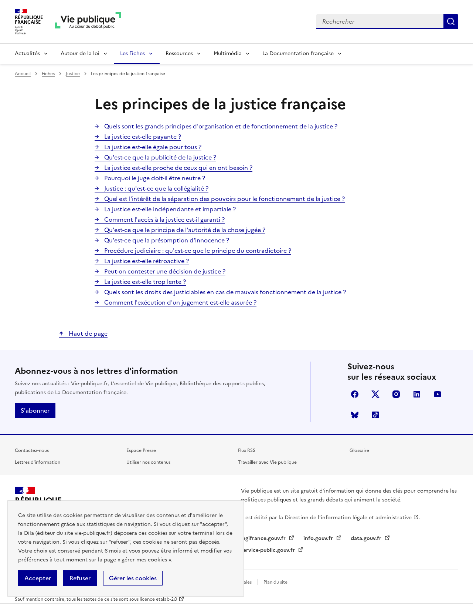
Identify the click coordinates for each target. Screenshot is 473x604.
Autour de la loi (80, 53)
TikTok (375, 414)
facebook (354, 394)
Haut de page (87, 333)
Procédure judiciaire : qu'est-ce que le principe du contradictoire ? (197, 250)
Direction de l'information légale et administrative (348, 517)
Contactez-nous (32, 450)
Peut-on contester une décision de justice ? (164, 271)
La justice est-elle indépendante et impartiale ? (169, 209)
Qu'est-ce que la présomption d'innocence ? (166, 240)
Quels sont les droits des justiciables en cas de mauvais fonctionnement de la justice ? (224, 292)
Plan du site (275, 582)
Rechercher (450, 21)
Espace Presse (141, 450)
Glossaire (359, 450)
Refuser (80, 578)
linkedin (416, 394)
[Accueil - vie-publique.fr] (88, 21)
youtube (437, 394)
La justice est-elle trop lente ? (144, 281)
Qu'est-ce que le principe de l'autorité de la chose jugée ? (184, 229)
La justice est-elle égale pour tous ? (152, 146)
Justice (73, 73)
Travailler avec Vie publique (267, 462)
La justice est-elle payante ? (142, 136)
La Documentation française (298, 53)
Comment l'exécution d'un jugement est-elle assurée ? (179, 302)
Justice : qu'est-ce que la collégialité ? (155, 188)
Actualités (27, 53)
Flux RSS (246, 450)
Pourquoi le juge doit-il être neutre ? (154, 178)
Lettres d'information (37, 462)
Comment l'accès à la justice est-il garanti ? (164, 219)
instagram (396, 394)
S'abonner (35, 410)
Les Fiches (132, 53)
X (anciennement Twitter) (375, 394)
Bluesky (354, 414)
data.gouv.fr (367, 538)
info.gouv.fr (318, 538)
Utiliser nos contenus (148, 462)
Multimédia (228, 53)
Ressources (179, 53)
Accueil (23, 73)
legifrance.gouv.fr (264, 538)
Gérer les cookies (133, 578)
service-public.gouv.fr (268, 550)
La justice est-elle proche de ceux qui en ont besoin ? (177, 167)
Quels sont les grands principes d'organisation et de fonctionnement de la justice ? (220, 126)
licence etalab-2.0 (158, 599)
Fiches (48, 73)
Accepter (37, 578)
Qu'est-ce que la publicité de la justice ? (159, 157)
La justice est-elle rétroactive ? (146, 260)
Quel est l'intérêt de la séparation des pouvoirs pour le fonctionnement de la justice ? (224, 198)
